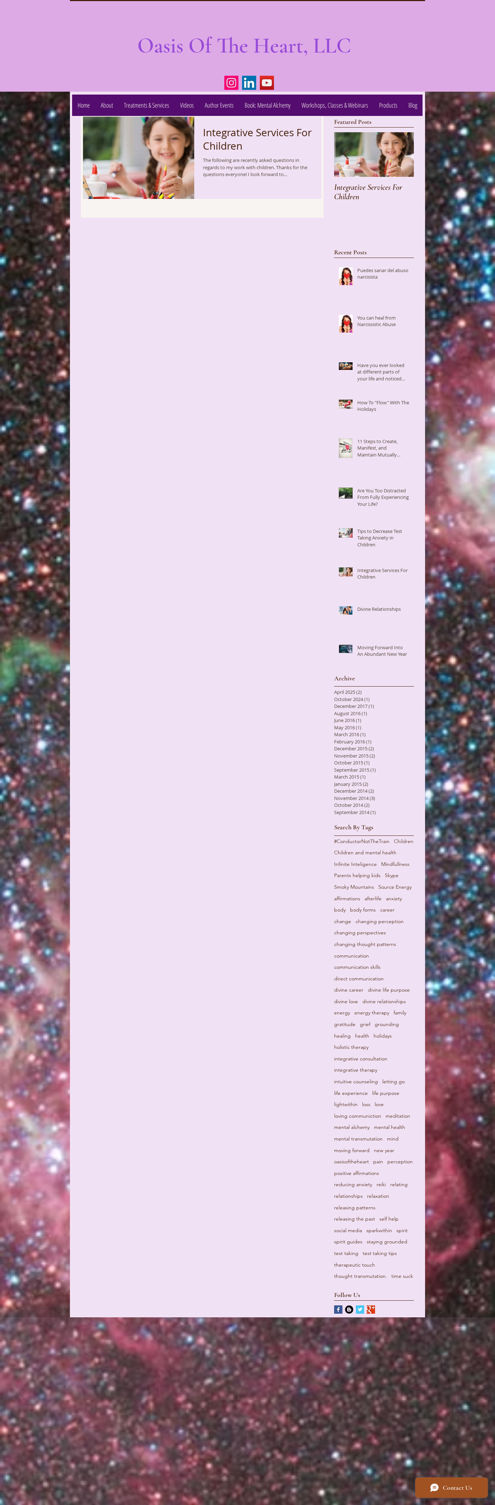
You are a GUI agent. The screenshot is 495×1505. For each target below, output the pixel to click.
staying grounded (387, 1241)
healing (342, 1036)
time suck (402, 1276)
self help (389, 1219)
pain (378, 1161)
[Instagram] (231, 83)
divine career (348, 990)
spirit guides (348, 1241)
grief (365, 1024)
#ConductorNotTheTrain (362, 841)
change (342, 921)
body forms (363, 909)
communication (351, 955)
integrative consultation (360, 1058)
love (379, 1104)
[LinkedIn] (249, 83)
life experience (351, 1093)
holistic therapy (351, 1047)
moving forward (352, 1150)
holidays (383, 1036)
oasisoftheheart (351, 1161)
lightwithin (346, 1104)
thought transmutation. (360, 1276)
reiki (381, 1184)
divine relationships (384, 1001)
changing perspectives (360, 932)
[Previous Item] (345, 154)
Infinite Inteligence (355, 864)
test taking (346, 1253)
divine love (346, 1001)
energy (342, 1012)
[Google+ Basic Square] (371, 1309)
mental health (389, 1127)
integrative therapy (355, 1070)
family (400, 1012)
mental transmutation (358, 1138)
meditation (398, 1116)
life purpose (385, 1093)
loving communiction (357, 1116)
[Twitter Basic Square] (360, 1309)
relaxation (378, 1196)
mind (393, 1138)
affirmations (347, 898)
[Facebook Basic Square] (338, 1309)
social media (348, 1230)
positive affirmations (356, 1173)
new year (384, 1150)
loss (366, 1104)
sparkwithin (379, 1230)
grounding (387, 1024)
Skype (392, 875)
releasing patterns (354, 1207)
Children (403, 841)
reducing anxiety (353, 1184)
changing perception (379, 921)
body (340, 909)
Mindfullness (395, 864)
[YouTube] (267, 83)
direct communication (359, 978)
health (362, 1036)
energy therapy (371, 1012)
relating (399, 1184)
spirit (402, 1230)
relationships (348, 1196)
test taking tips (380, 1253)
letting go (393, 1081)
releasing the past (354, 1219)
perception (400, 1161)
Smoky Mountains (354, 887)
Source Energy (395, 887)
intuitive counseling (356, 1081)
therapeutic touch (354, 1265)
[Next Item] (402, 154)
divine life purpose (389, 990)
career (387, 909)
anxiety (394, 898)
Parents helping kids (357, 875)
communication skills (357, 967)
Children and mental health (365, 852)
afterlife (373, 898)
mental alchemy (352, 1127)
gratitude (344, 1024)
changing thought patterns (365, 944)
